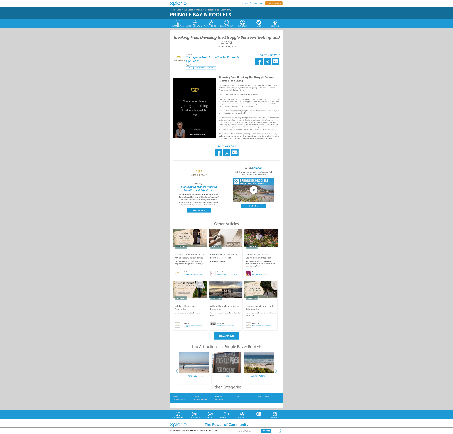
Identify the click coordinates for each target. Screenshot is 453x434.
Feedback (253, 3)
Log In (261, 3)
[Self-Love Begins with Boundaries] (190, 289)
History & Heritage (179, 400)
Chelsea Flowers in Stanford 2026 (263, 274)
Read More (253, 206)
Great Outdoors (263, 396)
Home (172, 9)
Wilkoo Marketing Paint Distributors (228, 274)
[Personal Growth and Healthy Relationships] (260, 289)
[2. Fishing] (226, 362)
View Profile (199, 210)
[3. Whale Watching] (259, 362)
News (190, 68)
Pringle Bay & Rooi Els (204, 9)
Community (226, 9)
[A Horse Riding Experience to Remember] (225, 289)
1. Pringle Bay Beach (194, 376)
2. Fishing (226, 376)
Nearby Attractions (200, 400)
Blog (217, 9)
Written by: (199, 184)
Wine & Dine (219, 400)
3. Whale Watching (259, 376)
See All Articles (226, 336)
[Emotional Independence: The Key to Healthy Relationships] (190, 238)
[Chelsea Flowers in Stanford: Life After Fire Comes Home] (261, 238)
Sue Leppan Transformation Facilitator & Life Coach (212, 59)
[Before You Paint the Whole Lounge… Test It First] (225, 238)
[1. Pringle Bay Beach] (194, 362)
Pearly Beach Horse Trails (226, 326)
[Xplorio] (180, 3)
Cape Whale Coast (185, 9)
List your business (274, 3)
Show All (176, 396)
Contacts (245, 3)
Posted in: (189, 65)
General (211, 68)
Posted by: (189, 54)
